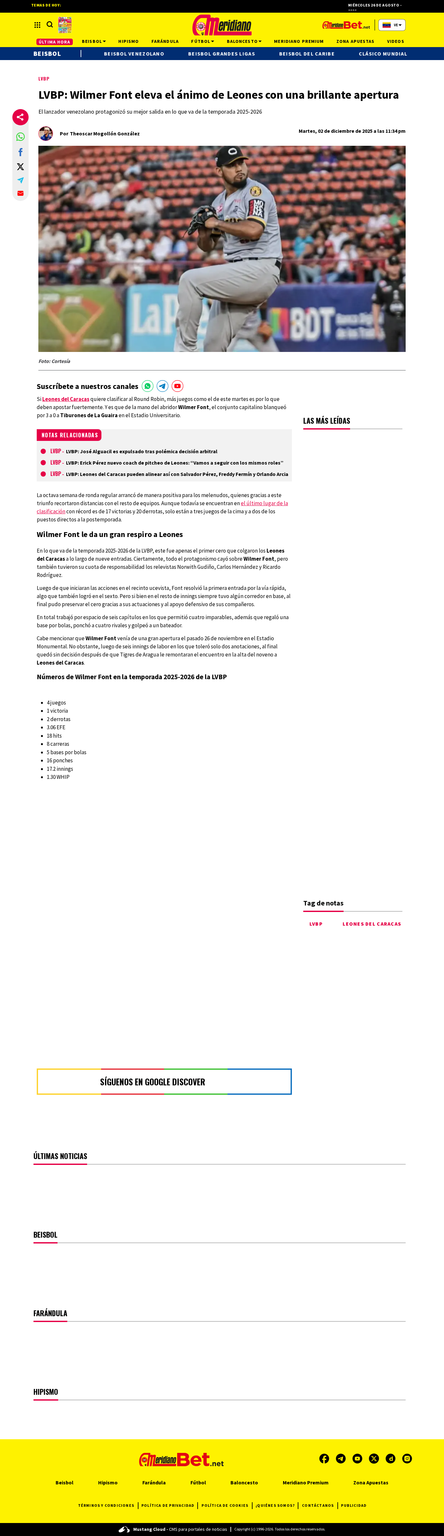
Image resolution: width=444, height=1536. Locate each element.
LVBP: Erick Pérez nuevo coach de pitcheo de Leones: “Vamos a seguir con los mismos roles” (174, 462)
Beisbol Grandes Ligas (221, 53)
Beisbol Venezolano (134, 53)
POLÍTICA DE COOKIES (225, 1505)
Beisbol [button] (92, 41)
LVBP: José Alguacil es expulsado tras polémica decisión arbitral (141, 451)
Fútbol (198, 1482)
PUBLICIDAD (354, 1505)
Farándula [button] (165, 41)
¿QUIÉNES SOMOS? (275, 1505)
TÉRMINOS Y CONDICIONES (106, 1505)
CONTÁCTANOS (318, 1505)
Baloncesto (244, 1482)
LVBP (44, 78)
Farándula (154, 1482)
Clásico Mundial (383, 53)
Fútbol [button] (200, 41)
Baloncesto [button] (242, 41)
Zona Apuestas (370, 1482)
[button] (20, 136)
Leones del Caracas (372, 923)
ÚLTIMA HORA (54, 42)
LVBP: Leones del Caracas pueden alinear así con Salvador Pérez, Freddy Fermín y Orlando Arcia (177, 474)
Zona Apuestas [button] (355, 41)
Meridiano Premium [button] (299, 41)
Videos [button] (395, 41)
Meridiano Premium (306, 1482)
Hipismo (108, 1482)
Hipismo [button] (128, 41)
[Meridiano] (222, 25)
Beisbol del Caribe (307, 53)
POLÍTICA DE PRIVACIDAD (167, 1505)
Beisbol (47, 53)
